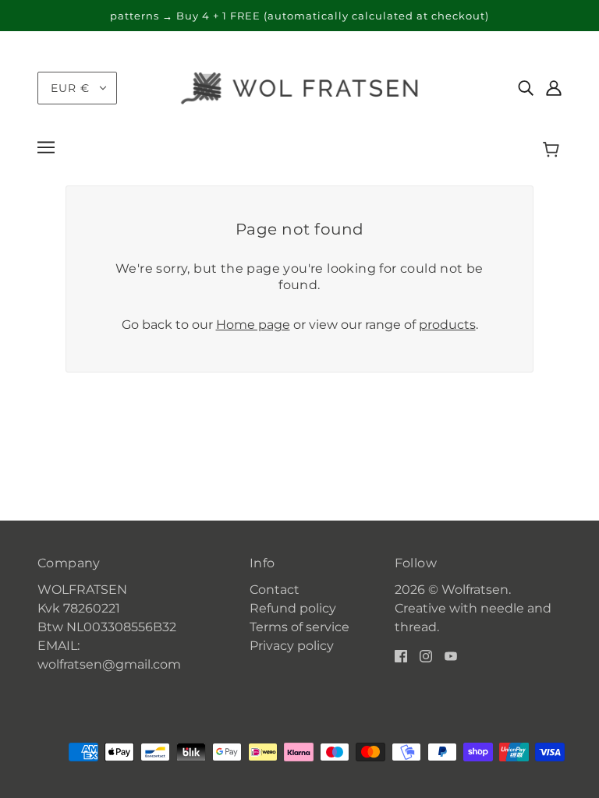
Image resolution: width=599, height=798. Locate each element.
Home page (253, 324)
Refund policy (293, 608)
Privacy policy (292, 645)
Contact (275, 589)
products (447, 324)
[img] (526, 88)
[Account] (554, 88)
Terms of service (299, 627)
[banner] (299, 86)
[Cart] (553, 149)
